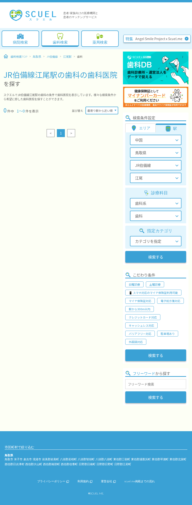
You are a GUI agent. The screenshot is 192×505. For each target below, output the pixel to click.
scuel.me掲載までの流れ (139, 481)
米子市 (18, 459)
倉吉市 (27, 459)
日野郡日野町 (104, 464)
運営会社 (106, 481)
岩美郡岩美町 (50, 459)
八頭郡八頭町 (104, 459)
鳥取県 (37, 56)
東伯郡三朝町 (121, 459)
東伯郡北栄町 (178, 459)
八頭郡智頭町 (86, 459)
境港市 (37, 459)
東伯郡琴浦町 (160, 459)
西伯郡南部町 (51, 464)
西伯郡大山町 (33, 464)
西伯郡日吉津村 (14, 464)
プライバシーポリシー (51, 481)
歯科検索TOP (19, 56)
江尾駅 (67, 56)
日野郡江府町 (122, 464)
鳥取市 (9, 459)
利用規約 (83, 481)
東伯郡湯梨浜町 (141, 459)
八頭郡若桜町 (68, 459)
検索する (155, 257)
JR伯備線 (52, 56)
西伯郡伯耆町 (69, 464)
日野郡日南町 (87, 464)
